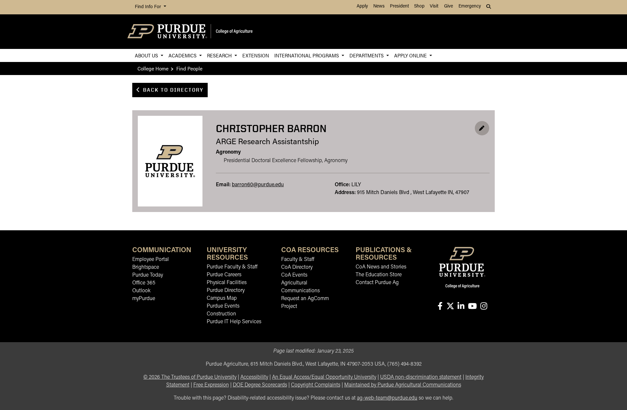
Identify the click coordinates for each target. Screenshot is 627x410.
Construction (221, 314)
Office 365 (143, 283)
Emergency (469, 6)
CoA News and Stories (381, 267)
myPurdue (143, 298)
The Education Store (379, 275)
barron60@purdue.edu (258, 185)
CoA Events (294, 275)
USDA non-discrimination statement (420, 377)
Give (448, 6)
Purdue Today (147, 275)
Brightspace (145, 267)
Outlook (141, 291)
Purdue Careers (224, 275)
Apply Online (411, 55)
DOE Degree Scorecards (260, 385)
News (379, 6)
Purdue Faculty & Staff (232, 267)
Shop (419, 6)
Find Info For (148, 7)
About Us (147, 55)
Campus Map (222, 298)
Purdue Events (223, 306)
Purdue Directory (226, 290)
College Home (153, 68)
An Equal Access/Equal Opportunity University (324, 377)
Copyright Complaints (315, 385)
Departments (367, 55)
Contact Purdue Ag (377, 282)
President (399, 6)
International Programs (307, 55)
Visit (434, 6)
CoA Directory (297, 267)
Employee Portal (150, 259)
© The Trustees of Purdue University (189, 377)
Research (220, 55)
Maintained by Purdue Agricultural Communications (402, 385)
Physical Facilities (227, 282)
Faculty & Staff (297, 259)
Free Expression (211, 385)
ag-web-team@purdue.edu (387, 398)
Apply (362, 6)
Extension (255, 55)
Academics (183, 55)
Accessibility (254, 377)
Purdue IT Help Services (234, 322)
